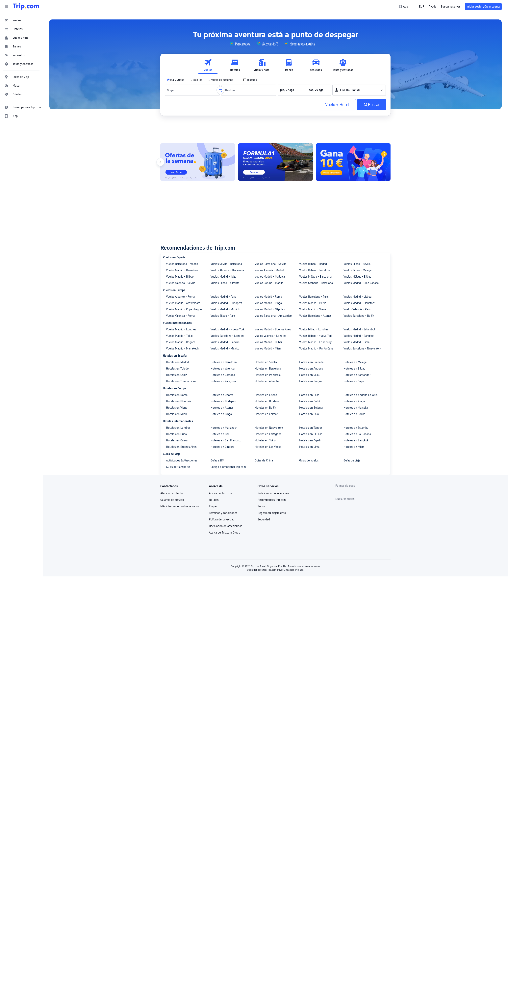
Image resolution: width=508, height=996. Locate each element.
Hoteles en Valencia (223, 368)
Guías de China (264, 460)
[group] (240, 44)
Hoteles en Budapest (224, 401)
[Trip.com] (26, 6)
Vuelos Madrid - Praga (268, 303)
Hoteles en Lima (309, 446)
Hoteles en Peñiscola (268, 374)
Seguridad (264, 519)
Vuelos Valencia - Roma (180, 315)
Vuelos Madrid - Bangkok (358, 335)
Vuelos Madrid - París (223, 296)
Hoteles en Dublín (310, 401)
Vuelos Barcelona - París (313, 296)
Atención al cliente (171, 493)
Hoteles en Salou (309, 374)
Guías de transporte (178, 466)
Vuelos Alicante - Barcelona (227, 270)
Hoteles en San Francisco (226, 440)
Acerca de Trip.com (220, 493)
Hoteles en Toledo (177, 368)
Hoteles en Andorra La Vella (360, 395)
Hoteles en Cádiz (176, 374)
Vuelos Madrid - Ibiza (223, 276)
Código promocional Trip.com (228, 466)
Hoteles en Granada (311, 362)
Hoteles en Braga (221, 414)
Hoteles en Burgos (310, 381)
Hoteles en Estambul (356, 427)
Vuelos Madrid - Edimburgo (316, 342)
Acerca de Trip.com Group (224, 532)
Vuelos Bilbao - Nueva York (315, 335)
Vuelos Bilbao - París (223, 315)
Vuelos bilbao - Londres (313, 329)
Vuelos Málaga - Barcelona (315, 276)
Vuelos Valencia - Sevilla (180, 283)
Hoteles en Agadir (310, 440)
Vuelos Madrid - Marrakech (182, 348)
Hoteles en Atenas (222, 407)
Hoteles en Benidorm (224, 362)
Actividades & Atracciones (181, 460)
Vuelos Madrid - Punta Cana (316, 348)
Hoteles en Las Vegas (268, 446)
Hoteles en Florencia (178, 401)
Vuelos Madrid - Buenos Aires (273, 329)
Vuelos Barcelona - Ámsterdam (273, 315)
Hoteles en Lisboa (266, 395)
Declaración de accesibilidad (225, 526)
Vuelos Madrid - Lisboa (357, 296)
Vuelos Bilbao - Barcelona (314, 270)
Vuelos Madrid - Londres (181, 329)
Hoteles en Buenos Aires (181, 446)
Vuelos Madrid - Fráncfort (358, 303)
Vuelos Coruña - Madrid (269, 283)
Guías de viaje (351, 460)
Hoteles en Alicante (267, 381)
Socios (261, 506)
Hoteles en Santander (356, 374)
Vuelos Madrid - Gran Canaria (361, 283)
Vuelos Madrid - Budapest (226, 303)
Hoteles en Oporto (222, 395)
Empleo (213, 506)
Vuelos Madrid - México (225, 348)
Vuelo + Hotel (337, 104)
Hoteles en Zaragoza (223, 381)
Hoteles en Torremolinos (181, 381)
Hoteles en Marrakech (224, 427)
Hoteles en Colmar (266, 414)
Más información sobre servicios (179, 506)
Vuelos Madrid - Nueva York (227, 329)
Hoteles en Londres (178, 427)
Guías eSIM (217, 460)
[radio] (175, 80)
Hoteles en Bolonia (311, 407)
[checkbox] (250, 80)
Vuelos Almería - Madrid (269, 270)
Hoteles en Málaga (355, 362)
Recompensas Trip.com (272, 499)
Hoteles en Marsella (355, 407)
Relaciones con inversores (273, 493)
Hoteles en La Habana (357, 434)
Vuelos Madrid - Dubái (268, 342)
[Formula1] (309, 162)
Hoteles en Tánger (310, 427)
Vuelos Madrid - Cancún (225, 342)
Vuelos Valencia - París (356, 309)
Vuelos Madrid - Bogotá (180, 342)
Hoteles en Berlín (265, 407)
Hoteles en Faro (309, 414)
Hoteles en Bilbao (354, 368)
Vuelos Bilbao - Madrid (313, 263)
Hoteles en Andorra (311, 368)
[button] (6, 6)
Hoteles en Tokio (265, 440)
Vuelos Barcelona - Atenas (315, 315)
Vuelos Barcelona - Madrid (182, 263)
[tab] (207, 65)
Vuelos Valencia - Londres (270, 335)
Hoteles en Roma (177, 395)
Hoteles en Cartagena (268, 434)
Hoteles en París (309, 395)
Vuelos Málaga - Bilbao (357, 276)
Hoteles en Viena (176, 407)
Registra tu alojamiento (272, 512)
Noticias (213, 499)
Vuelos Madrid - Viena (312, 309)
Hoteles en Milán (176, 414)
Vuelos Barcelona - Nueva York (362, 348)
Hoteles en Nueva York (269, 427)
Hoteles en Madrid (177, 362)
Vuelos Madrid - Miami (268, 348)
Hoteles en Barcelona (268, 368)
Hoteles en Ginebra (222, 446)
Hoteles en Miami (354, 446)
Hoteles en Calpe (354, 381)
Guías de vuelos (308, 460)
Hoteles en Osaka (177, 440)
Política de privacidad (222, 519)
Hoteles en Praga (354, 401)
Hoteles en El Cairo (310, 434)
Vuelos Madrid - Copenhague (184, 309)
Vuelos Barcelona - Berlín (358, 315)
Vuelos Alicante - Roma (180, 296)
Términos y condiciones (223, 512)
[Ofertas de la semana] (232, 162)
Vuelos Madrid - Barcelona (182, 270)
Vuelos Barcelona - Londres (227, 335)
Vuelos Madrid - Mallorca (270, 276)
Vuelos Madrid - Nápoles (270, 309)
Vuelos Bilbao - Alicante (225, 283)
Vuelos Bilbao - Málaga (357, 270)
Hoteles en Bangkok (355, 440)
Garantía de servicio (172, 499)
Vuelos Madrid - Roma (268, 296)
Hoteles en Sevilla (266, 362)
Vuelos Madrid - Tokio (179, 335)
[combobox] (171, 90)
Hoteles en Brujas (354, 414)
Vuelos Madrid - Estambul (359, 329)
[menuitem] (21, 20)
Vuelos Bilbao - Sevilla (356, 263)
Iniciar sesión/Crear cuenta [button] (483, 6)
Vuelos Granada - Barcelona (316, 283)
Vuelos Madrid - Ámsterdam (183, 303)
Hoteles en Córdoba (223, 374)
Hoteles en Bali (220, 434)
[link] (403, 6)
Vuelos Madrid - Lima (356, 342)
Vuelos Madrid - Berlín (312, 303)
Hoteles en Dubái (176, 434)
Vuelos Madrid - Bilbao (180, 276)
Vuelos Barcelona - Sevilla (270, 263)
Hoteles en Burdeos (267, 401)
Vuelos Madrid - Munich (225, 309)
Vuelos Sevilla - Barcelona (226, 263)
